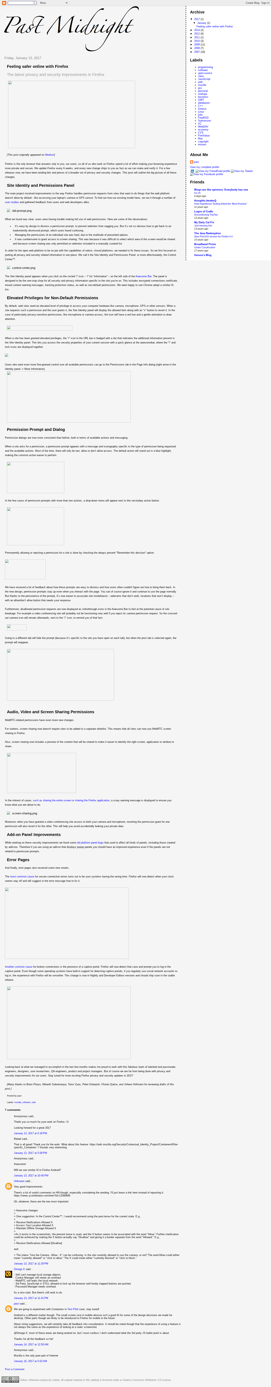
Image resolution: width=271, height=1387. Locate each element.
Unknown (19, 1181)
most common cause (22, 876)
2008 (197, 48)
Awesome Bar (143, 276)
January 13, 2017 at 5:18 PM (30, 1133)
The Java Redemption (207, 233)
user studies (12, 202)
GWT (201, 99)
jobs (200, 114)
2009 (197, 44)
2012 (197, 33)
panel (94, 842)
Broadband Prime (205, 244)
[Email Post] (22, 1096)
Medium (49, 154)
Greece (202, 108)
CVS (200, 132)
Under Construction (204, 247)
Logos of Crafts (203, 211)
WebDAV (203, 126)
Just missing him (203, 225)
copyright (203, 141)
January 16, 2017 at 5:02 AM (30, 1361)
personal (203, 90)
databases (204, 102)
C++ (200, 105)
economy (203, 129)
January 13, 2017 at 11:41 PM (31, 1298)
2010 (197, 40)
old (78, 842)
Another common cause (18, 966)
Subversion (204, 120)
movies (202, 144)
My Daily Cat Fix (204, 222)
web (34, 1102)
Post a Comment (14, 1369)
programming (205, 67)
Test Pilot (72, 1309)
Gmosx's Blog (202, 255)
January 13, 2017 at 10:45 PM (31, 1175)
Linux (201, 111)
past (16, 1303)
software (26, 1102)
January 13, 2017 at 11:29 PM (31, 1263)
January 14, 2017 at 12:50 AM (31, 1344)
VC (200, 123)
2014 (197, 30)
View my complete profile (204, 167)
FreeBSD (203, 117)
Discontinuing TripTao (206, 214)
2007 (197, 51)
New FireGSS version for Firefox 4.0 (213, 236)
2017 (197, 19)
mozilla (17, 1102)
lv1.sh (197, 193)
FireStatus (204, 135)
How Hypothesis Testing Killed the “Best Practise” (220, 203)
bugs (101, 842)
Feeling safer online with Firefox (37, 66)
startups (202, 93)
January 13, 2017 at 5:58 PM (30, 1152)
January (202, 22)
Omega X (19, 1269)
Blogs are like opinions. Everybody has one (221, 189)
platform (85, 842)
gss (200, 87)
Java (201, 76)
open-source (205, 73)
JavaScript (204, 79)
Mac (200, 138)
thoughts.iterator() (205, 200)
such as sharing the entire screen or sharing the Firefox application (71, 800)
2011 (197, 37)
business (203, 96)
